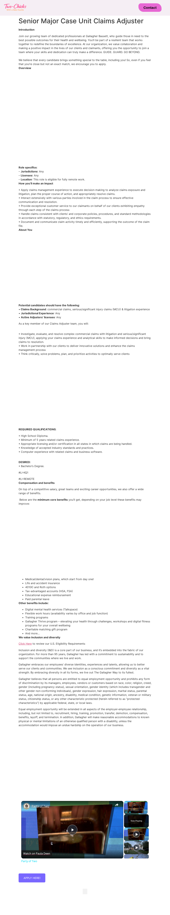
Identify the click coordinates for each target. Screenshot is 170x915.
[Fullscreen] (146, 812)
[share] (117, 805)
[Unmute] (130, 812)
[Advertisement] (85, 140)
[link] (26, 806)
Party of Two (40, 806)
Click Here (25, 643)
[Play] (126, 812)
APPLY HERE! (32, 878)
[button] (80, 9)
